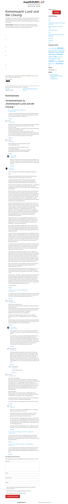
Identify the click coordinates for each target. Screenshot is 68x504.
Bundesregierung (55, 50)
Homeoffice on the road (53, 30)
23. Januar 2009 (11, 122)
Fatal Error (52, 52)
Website (6, 482)
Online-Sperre (52, 54)
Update (51, 61)
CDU (59, 50)
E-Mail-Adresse (8, 477)
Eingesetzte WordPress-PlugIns (57, 75)
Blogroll (50, 50)
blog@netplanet (21, 502)
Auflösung (25, 88)
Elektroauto (51, 38)
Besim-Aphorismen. (54, 74)
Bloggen (61, 48)
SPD (50, 58)
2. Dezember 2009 (11, 302)
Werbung (54, 63)
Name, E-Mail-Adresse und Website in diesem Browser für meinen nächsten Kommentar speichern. (21, 488)
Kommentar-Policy (54, 78)
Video (55, 61)
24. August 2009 (11, 169)
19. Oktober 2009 (11, 291)
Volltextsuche (52, 9)
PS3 (55, 56)
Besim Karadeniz (13, 155)
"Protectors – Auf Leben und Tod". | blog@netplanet (18, 289)
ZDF (26, 90)
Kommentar (7, 461)
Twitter (58, 58)
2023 (49, 32)
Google (57, 52)
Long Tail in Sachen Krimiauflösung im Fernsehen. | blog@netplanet (21, 431)
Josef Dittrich (10, 168)
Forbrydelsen (29, 88)
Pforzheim (59, 54)
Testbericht (54, 58)
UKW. (50, 42)
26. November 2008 (12, 111)
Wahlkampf (60, 61)
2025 (49, 18)
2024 (49, 20)
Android (50, 48)
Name (6, 472)
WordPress (59, 63)
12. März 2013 (11, 445)
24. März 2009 (11, 141)
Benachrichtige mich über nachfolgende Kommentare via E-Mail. (19, 490)
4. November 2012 (11, 433)
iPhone (62, 52)
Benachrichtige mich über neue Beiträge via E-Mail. (16, 493)
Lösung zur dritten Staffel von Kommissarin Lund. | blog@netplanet (20, 444)
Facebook (63, 50)
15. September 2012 (12, 375)
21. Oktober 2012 (13, 350)
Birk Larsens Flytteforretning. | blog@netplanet (17, 109)
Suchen (56, 12)
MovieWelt (7, 88)
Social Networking (60, 56)
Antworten (10, 118)
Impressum (53, 77)
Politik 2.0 (51, 56)
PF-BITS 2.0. (51, 40)
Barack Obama (54, 48)
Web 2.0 (50, 63)
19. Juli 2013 (12, 407)
